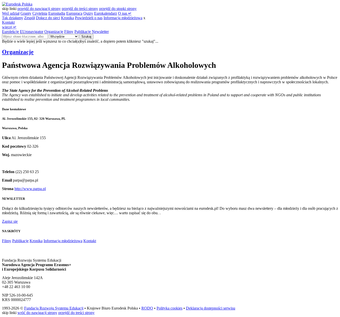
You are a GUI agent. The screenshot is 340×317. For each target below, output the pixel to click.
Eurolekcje (10, 31)
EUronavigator (31, 31)
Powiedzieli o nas (89, 18)
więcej (9, 27)
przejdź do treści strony (80, 8)
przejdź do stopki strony (118, 8)
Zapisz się (10, 221)
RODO (147, 308)
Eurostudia (56, 13)
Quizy (88, 13)
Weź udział (10, 13)
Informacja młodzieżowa (123, 18)
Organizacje (53, 31)
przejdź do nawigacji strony (39, 8)
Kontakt (8, 22)
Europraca (74, 13)
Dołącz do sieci (48, 18)
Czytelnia (39, 13)
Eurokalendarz (105, 13)
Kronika (67, 18)
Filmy (68, 31)
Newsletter (100, 31)
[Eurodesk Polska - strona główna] (17, 4)
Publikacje (82, 31)
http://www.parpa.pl (30, 189)
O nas (124, 13)
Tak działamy (12, 18)
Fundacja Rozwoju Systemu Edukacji (53, 308)
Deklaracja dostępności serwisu (210, 308)
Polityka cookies (169, 308)
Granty (25, 13)
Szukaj (86, 36)
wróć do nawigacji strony (37, 313)
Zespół (29, 18)
